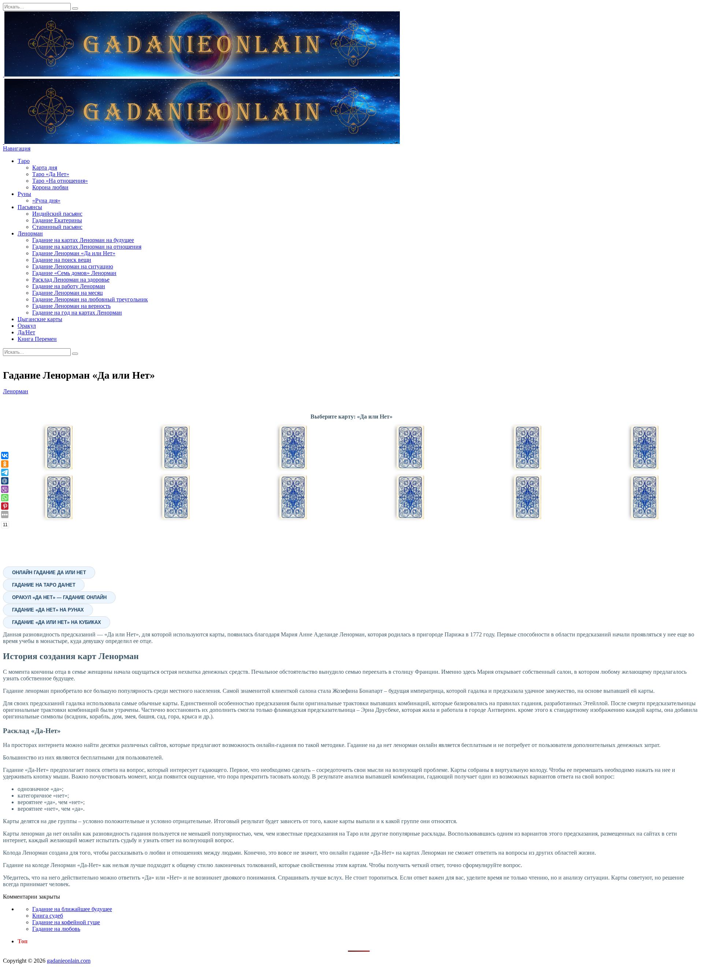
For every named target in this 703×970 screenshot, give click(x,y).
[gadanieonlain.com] (201, 74)
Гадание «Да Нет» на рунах (48, 610)
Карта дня (44, 167)
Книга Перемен (37, 339)
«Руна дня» (46, 200)
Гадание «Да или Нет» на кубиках (56, 622)
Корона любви (50, 187)
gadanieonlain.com (68, 961)
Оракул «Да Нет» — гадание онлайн (59, 597)
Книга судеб (47, 916)
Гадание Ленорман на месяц (67, 293)
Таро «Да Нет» (50, 174)
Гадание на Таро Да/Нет (43, 585)
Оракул (27, 326)
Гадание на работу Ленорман (68, 286)
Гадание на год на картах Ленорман (77, 312)
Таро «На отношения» (60, 181)
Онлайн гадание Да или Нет (49, 572)
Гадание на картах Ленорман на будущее (83, 240)
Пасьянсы (30, 207)
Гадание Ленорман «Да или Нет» (73, 253)
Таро (24, 161)
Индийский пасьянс (57, 214)
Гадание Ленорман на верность (71, 306)
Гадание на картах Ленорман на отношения (86, 247)
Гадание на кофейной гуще (66, 922)
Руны (24, 194)
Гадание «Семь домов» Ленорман (74, 273)
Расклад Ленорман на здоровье (70, 279)
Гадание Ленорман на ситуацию (72, 266)
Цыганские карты (40, 319)
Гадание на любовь (56, 929)
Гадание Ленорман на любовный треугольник (90, 299)
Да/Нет (26, 332)
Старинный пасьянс (57, 227)
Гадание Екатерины (57, 220)
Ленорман (30, 233)
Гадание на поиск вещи (61, 260)
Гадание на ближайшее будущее (72, 909)
